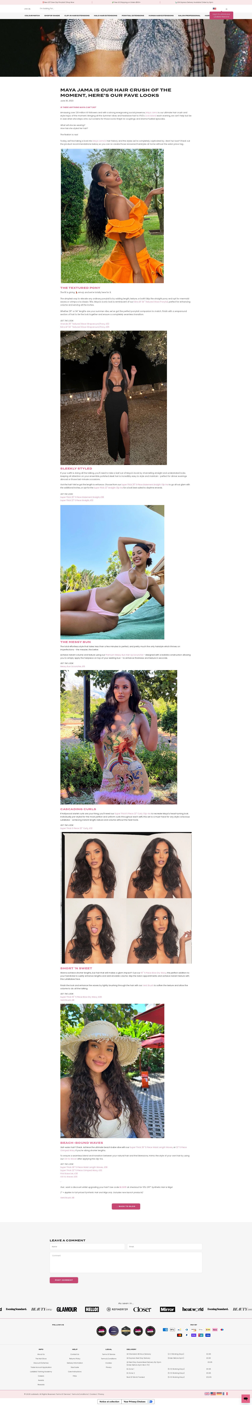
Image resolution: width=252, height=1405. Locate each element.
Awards (41, 1380)
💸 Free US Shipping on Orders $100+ (126, 2)
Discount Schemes (41, 1363)
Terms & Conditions (108, 1359)
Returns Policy (74, 1359)
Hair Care (210, 16)
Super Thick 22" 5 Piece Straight (74, 500)
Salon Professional (189, 16)
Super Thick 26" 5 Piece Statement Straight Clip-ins (144, 484)
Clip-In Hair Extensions (77, 16)
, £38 (83, 1167)
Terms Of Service (108, 1354)
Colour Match (32, 16)
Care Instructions (75, 1371)
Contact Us (74, 1354)
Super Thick (81, 1170)
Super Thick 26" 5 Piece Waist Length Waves (151, 1147)
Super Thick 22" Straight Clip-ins (108, 487)
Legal (109, 1349)
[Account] (221, 8)
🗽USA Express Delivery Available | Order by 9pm (194, 2)
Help (74, 1349)
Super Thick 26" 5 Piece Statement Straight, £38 (82, 497)
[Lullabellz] (126, 8)
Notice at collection (109, 1401)
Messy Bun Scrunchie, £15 (72, 666)
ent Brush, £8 (68, 1000)
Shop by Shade (52, 16)
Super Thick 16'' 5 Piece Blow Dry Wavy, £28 (81, 997)
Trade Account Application (41, 1367)
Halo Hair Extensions (105, 16)
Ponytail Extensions (133, 16)
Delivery (131, 1349)
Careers (41, 1376)
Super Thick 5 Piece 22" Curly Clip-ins (133, 813)
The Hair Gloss (41, 1359)
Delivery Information (75, 1363)
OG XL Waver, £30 (68, 1176)
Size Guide (75, 1367)
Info (41, 1349)
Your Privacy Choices (134, 1401)
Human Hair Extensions (161, 16)
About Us (41, 1354)
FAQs (75, 1376)
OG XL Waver (70, 1159)
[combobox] (53, 8)
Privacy (109, 1367)
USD (27, 9)
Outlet (223, 16)
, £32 (76, 828)
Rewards (41, 1384)
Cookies (109, 1363)
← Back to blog (126, 1206)
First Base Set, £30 (69, 1173)
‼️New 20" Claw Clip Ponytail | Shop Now (58, 2)
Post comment (64, 1280)
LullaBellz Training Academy (41, 1371)
